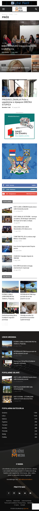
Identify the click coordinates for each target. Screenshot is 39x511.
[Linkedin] (20, 493)
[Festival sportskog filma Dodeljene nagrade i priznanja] (10, 308)
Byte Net (26, 508)
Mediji (11, 14)
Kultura (4, 43)
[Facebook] (9, 493)
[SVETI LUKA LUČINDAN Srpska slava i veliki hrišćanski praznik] (7, 209)
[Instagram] (14, 493)
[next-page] (6, 324)
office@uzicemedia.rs (25, 479)
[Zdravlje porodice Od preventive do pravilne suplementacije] (28, 308)
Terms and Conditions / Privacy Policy (15, 503)
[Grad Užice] (19, 161)
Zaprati (33, 189)
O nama (16, 505)
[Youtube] (30, 493)
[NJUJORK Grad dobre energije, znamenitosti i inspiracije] (7, 268)
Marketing (30, 503)
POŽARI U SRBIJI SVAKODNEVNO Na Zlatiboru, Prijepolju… (8, 296)
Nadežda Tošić (6, 107)
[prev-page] (3, 324)
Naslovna (4, 14)
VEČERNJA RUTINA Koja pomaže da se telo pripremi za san (28, 296)
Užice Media (5, 52)
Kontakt (23, 505)
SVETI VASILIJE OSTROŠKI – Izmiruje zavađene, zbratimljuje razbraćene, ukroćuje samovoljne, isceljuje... (25, 218)
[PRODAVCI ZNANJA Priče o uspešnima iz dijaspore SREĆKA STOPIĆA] (19, 88)
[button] (3, 9)
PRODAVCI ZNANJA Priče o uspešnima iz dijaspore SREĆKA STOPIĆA (17, 102)
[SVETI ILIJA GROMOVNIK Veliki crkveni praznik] (7, 389)
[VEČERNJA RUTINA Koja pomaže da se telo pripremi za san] (28, 287)
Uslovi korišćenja (26, 501)
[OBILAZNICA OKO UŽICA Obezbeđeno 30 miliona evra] (7, 229)
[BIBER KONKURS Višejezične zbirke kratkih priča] (19, 37)
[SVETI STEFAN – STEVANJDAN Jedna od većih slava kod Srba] (7, 399)
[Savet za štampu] (19, 126)
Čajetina (5, 312)
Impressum (16, 501)
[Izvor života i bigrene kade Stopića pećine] (7, 248)
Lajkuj (34, 185)
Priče (3, 65)
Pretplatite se (31, 193)
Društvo (5, 291)
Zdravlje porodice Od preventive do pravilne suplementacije (27, 317)
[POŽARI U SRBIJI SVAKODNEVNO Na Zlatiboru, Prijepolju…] (10, 287)
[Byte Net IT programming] (19, 3)
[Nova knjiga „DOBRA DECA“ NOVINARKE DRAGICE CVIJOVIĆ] (15, 67)
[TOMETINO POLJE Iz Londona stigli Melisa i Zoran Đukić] (7, 239)
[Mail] (25, 493)
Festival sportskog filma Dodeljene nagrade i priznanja (9, 317)
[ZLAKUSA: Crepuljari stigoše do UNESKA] (7, 258)
